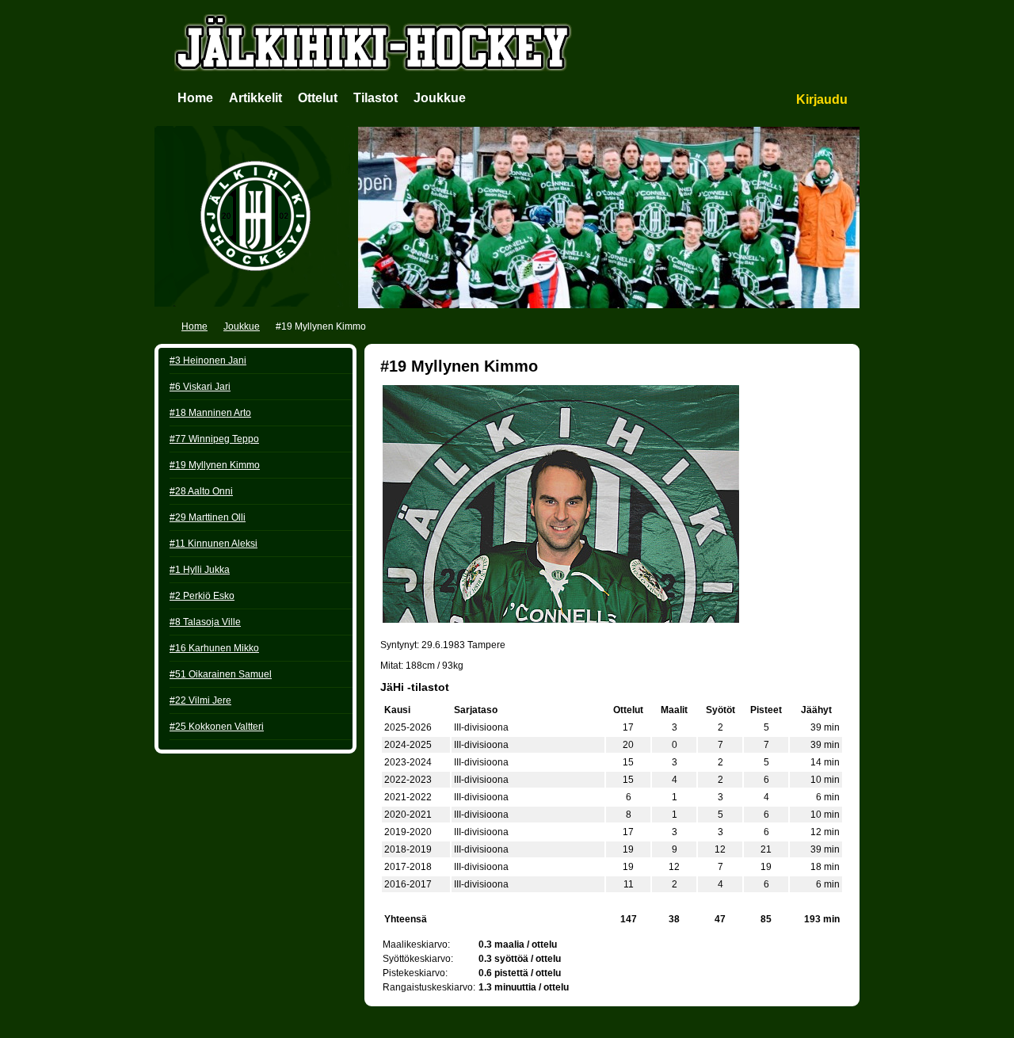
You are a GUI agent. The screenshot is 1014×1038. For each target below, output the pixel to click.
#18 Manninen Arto (210, 412)
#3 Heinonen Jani (208, 360)
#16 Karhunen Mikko (214, 648)
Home (195, 98)
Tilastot (375, 98)
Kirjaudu (822, 99)
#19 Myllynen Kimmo (215, 465)
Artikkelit (255, 98)
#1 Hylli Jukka (200, 569)
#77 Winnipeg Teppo (214, 439)
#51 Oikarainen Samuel (221, 674)
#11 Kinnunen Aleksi (213, 543)
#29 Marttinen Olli (208, 517)
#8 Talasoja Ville (205, 622)
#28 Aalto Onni (201, 491)
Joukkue (440, 98)
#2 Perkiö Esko (202, 595)
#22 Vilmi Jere (200, 700)
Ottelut (317, 98)
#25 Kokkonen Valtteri (217, 726)
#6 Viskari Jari (200, 386)
